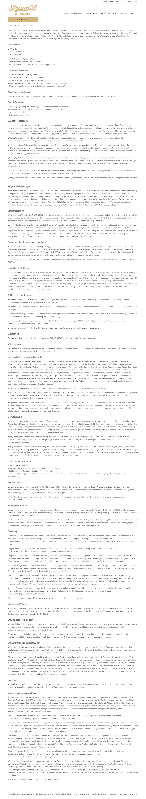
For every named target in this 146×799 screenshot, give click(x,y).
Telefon (111, 1)
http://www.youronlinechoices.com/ (98, 405)
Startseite (127, 1)
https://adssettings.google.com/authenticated (67, 687)
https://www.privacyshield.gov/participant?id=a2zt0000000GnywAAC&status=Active (41, 718)
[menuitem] (66, 11)
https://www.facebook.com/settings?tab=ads (32, 769)
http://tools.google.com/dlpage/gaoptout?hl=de (85, 584)
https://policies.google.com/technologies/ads (26, 591)
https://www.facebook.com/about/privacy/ (35, 757)
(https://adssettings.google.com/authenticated (26, 594)
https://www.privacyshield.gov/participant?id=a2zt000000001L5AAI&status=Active (40, 551)
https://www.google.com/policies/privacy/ (24, 687)
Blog (136, 1)
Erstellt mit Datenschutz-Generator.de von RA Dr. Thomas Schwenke (34, 779)
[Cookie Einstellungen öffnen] (5, 796)
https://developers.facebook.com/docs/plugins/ (33, 711)
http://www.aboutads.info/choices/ (56, 405)
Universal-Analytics (57, 608)
